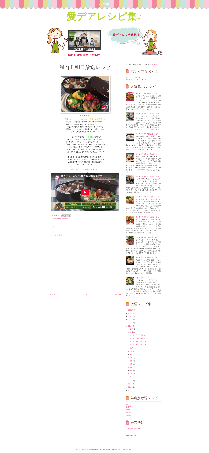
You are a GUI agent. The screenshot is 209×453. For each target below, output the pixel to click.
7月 (131, 358)
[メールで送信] (62, 215)
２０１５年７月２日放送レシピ (147, 257)
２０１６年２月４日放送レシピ (147, 134)
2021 (130, 313)
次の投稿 (52, 294)
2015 (130, 384)
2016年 (128, 410)
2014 (130, 387)
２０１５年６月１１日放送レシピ (147, 113)
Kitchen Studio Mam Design (124, 449)
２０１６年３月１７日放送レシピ (147, 217)
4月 (131, 367)
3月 (131, 370)
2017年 (68, 218)
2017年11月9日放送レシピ (138, 341)
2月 (131, 373)
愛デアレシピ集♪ (104, 16)
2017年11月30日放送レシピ (139, 335)
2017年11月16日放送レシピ (139, 338)
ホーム (104, 3)
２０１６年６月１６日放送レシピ (147, 154)
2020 (130, 316)
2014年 (128, 404)
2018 (130, 323)
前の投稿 (118, 294)
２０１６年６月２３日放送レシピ (147, 197)
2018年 (128, 415)
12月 (132, 329)
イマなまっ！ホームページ (135, 77)
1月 (131, 377)
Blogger (154, 64)
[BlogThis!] (65, 215)
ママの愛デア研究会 (133, 428)
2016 (130, 381)
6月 (131, 361)
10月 (132, 348)
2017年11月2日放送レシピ (138, 344)
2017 (130, 326)
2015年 (128, 407)
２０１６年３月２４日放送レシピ (147, 176)
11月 (131, 332)
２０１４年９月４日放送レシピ (147, 93)
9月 (131, 351)
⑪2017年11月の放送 (59, 218)
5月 (131, 364)
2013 (130, 390)
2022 (130, 310)
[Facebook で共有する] (69, 215)
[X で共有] (67, 215)
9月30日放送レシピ (142, 278)
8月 (131, 354)
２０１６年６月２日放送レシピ (147, 237)
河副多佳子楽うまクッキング (136, 79)
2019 (130, 319)
